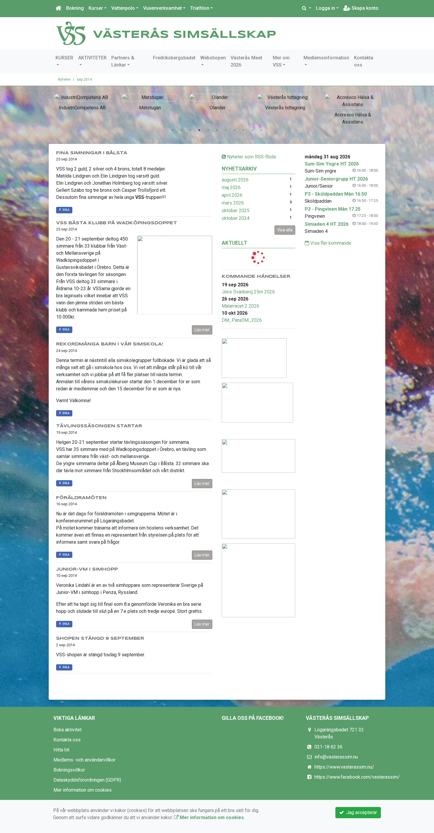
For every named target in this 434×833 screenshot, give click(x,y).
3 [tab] (190, 130)
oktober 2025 (235, 210)
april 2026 (232, 195)
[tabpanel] (67, 101)
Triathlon (199, 8)
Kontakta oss (363, 61)
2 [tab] (182, 130)
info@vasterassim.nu (336, 757)
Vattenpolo (123, 8)
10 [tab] (252, 130)
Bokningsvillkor (69, 770)
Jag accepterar (360, 812)
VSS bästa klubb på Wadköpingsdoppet (116, 223)
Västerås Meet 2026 (246, 61)
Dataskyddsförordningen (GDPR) (87, 780)
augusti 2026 (235, 180)
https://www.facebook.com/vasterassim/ (357, 777)
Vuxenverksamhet (162, 8)
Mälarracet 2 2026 (240, 306)
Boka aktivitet (67, 730)
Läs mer (202, 329)
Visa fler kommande (330, 243)
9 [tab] (244, 130)
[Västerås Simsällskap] (71, 33)
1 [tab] (173, 130)
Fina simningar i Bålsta (91, 153)
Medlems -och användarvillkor (84, 760)
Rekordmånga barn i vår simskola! (109, 344)
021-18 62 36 (328, 747)
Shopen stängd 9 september (100, 638)
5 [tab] (208, 130)
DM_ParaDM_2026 (242, 320)
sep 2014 (84, 79)
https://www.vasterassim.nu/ (344, 767)
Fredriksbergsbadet (174, 58)
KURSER (64, 58)
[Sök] (307, 8)
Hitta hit (61, 750)
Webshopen (213, 58)
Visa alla (285, 230)
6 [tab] (217, 130)
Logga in (325, 8)
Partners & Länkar (122, 61)
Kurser (96, 8)
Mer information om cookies (82, 790)
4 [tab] (199, 130)
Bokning (75, 8)
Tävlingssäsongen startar (99, 426)
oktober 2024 (235, 218)
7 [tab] (226, 130)
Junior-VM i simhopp (87, 569)
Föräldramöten (81, 498)
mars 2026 (233, 203)
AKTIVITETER (92, 58)
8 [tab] (235, 130)
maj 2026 (231, 187)
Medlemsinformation (326, 58)
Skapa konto (364, 8)
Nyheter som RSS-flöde (251, 157)
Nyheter (64, 79)
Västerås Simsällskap (184, 35)
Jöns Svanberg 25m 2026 (248, 292)
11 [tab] (261, 130)
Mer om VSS (281, 61)
